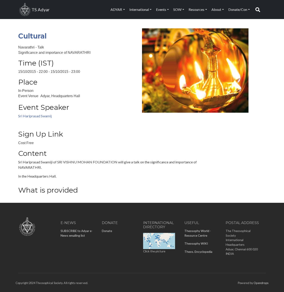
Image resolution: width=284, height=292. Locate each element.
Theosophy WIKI (196, 243)
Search (259, 9)
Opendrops (261, 283)
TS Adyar (41, 9)
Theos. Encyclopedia (198, 251)
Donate (107, 231)
